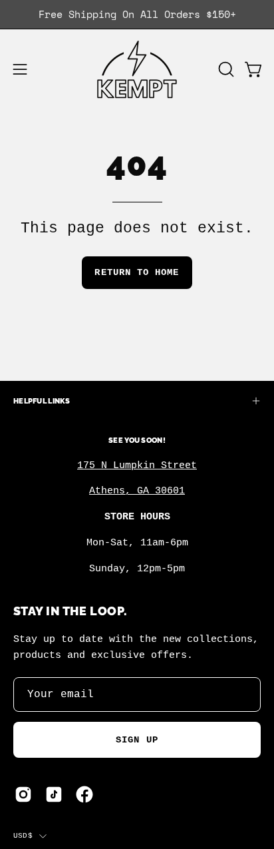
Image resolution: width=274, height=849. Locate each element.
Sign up (137, 739)
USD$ (23, 836)
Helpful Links (41, 401)
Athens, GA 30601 (137, 491)
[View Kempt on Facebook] (84, 794)
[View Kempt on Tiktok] (54, 794)
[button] (224, 69)
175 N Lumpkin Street (137, 465)
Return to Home (136, 272)
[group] (137, 14)
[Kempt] (137, 69)
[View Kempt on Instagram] (23, 794)
